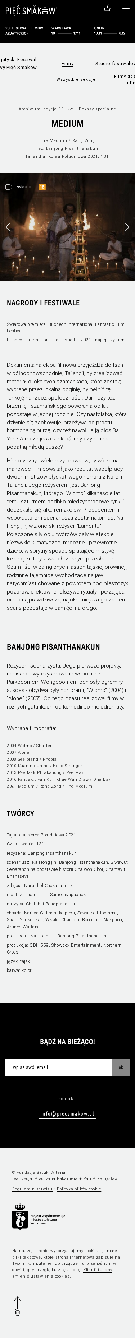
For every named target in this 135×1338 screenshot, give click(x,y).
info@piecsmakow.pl (67, 1113)
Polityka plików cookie (79, 1189)
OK (121, 1067)
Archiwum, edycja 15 (41, 109)
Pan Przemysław (100, 1178)
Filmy (67, 63)
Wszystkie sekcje (76, 79)
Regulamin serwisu (32, 1189)
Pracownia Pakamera (56, 1178)
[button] (127, 227)
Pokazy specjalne (97, 109)
